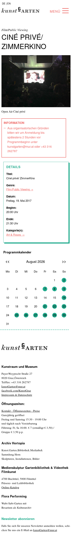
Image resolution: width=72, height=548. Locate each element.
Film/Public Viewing (18, 189)
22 (54, 306)
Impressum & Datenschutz (16, 395)
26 (26, 315)
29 (54, 315)
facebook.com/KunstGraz (16, 390)
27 (35, 315)
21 (45, 306)
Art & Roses (13, 234)
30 (64, 315)
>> (64, 261)
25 (16, 315)
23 (64, 306)
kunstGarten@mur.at (13, 386)
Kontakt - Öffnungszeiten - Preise (20, 411)
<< (8, 261)
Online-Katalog (10, 487)
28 (45, 315)
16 (64, 297)
